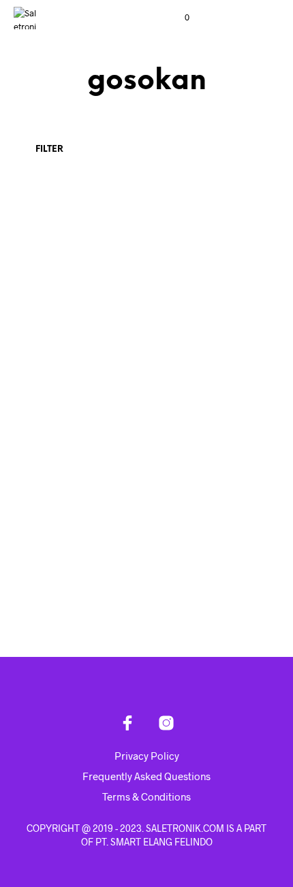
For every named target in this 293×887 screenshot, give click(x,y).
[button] (177, 18)
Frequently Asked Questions (146, 776)
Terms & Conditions (146, 796)
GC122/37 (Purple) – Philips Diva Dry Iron (65, 323)
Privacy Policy (146, 755)
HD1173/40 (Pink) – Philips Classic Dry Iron (70, 556)
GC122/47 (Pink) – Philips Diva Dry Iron (195, 323)
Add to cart (54, 363)
